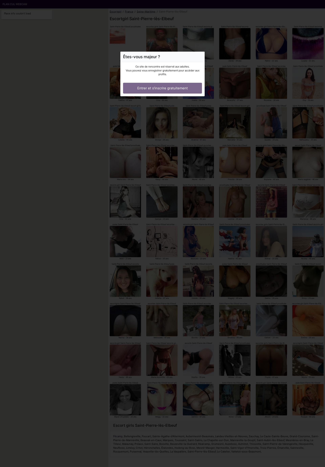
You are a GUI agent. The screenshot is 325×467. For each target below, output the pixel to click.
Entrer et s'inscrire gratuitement (162, 88)
